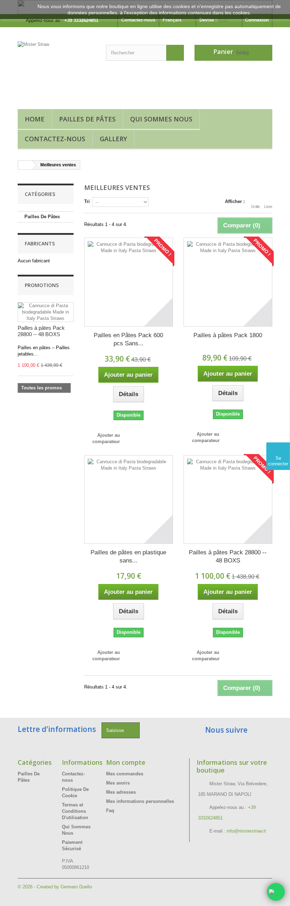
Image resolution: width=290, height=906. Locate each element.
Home (35, 119)
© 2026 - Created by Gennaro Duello (55, 886)
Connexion (257, 20)
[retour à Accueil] (25, 165)
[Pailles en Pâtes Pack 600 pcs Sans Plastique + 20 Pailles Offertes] (128, 282)
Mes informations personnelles (140, 801)
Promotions (42, 285)
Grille (255, 206)
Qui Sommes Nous (161, 119)
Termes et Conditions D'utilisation (75, 811)
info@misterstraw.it (246, 831)
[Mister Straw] (56, 70)
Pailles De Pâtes (87, 119)
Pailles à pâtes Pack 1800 (227, 335)
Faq (110, 810)
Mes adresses (121, 792)
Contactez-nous (138, 20)
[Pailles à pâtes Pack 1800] (228, 282)
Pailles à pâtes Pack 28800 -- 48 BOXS (41, 331)
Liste (268, 206)
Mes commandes (124, 773)
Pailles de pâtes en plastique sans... (128, 556)
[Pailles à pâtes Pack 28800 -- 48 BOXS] (228, 499)
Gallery (113, 139)
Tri (87, 201)
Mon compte (125, 762)
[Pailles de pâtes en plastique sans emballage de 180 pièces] (128, 499)
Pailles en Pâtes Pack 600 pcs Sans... (128, 339)
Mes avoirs (118, 783)
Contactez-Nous (55, 139)
